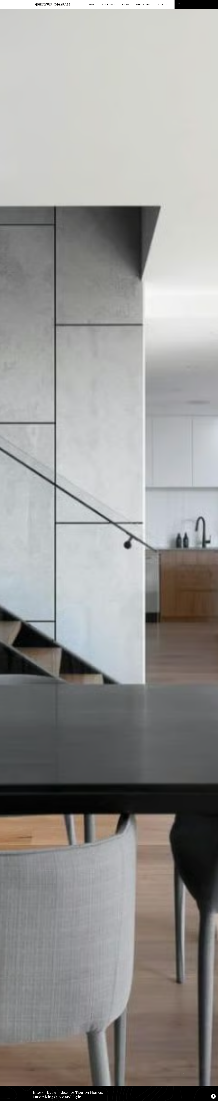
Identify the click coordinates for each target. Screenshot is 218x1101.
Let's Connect (162, 4)
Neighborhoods (143, 4)
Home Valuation (108, 4)
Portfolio (126, 4)
